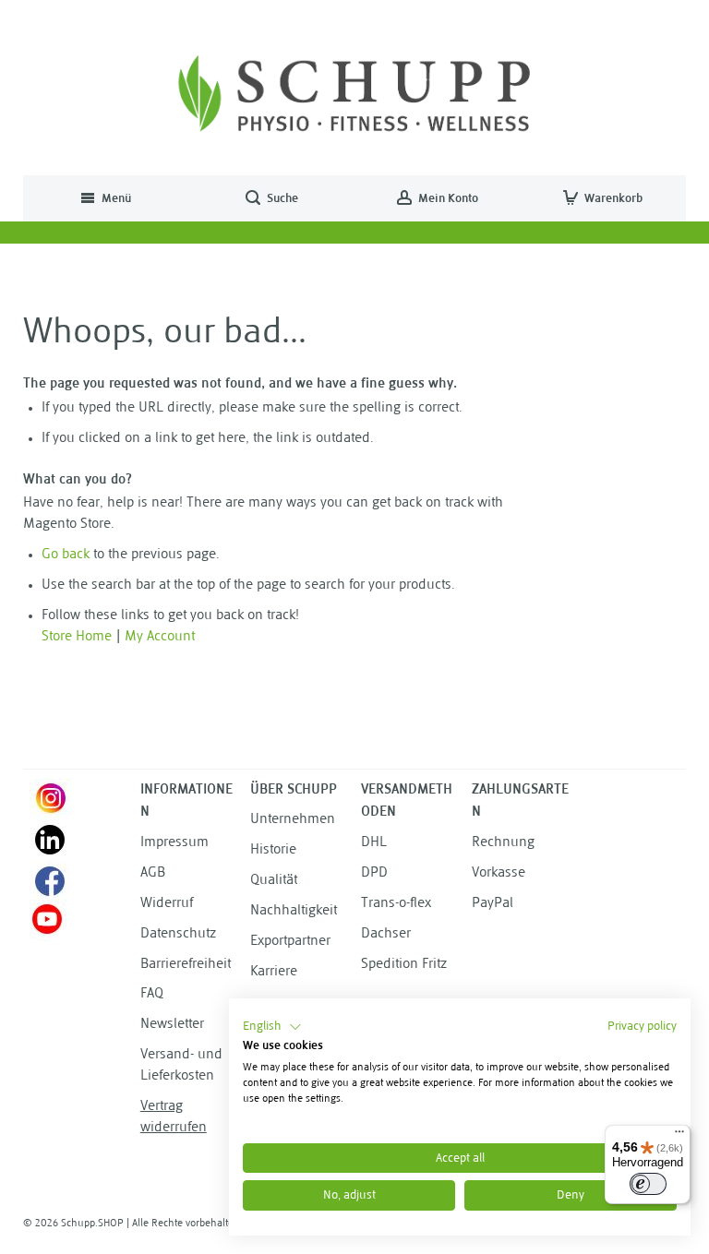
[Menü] (679, 1136)
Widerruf (166, 904)
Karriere (273, 972)
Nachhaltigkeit (293, 911)
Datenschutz (178, 934)
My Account (160, 637)
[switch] (648, 1184)
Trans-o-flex (396, 904)
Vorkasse (498, 873)
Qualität (273, 881)
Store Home (77, 637)
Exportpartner (290, 942)
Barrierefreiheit (185, 965)
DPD (374, 873)
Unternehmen (292, 820)
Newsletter (172, 1025)
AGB (152, 873)
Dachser (386, 934)
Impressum (174, 843)
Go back (66, 555)
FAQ (151, 994)
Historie (273, 850)
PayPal (492, 904)
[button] (272, 1027)
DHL (374, 843)
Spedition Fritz (404, 965)
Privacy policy (642, 1027)
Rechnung (503, 843)
